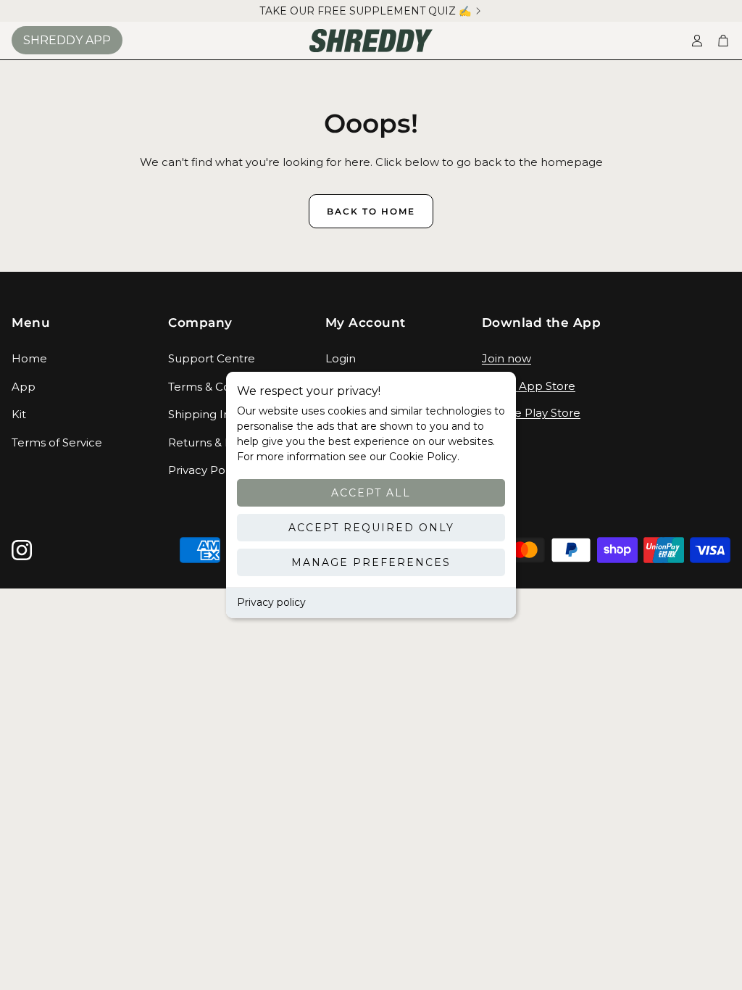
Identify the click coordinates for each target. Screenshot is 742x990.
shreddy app (67, 40)
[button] (78, 323)
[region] (371, 11)
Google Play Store (531, 413)
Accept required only (371, 527)
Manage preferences (371, 562)
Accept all (371, 492)
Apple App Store (528, 386)
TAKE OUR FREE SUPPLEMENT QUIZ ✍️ (365, 11)
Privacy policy (271, 602)
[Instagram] (22, 550)
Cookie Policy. (422, 456)
